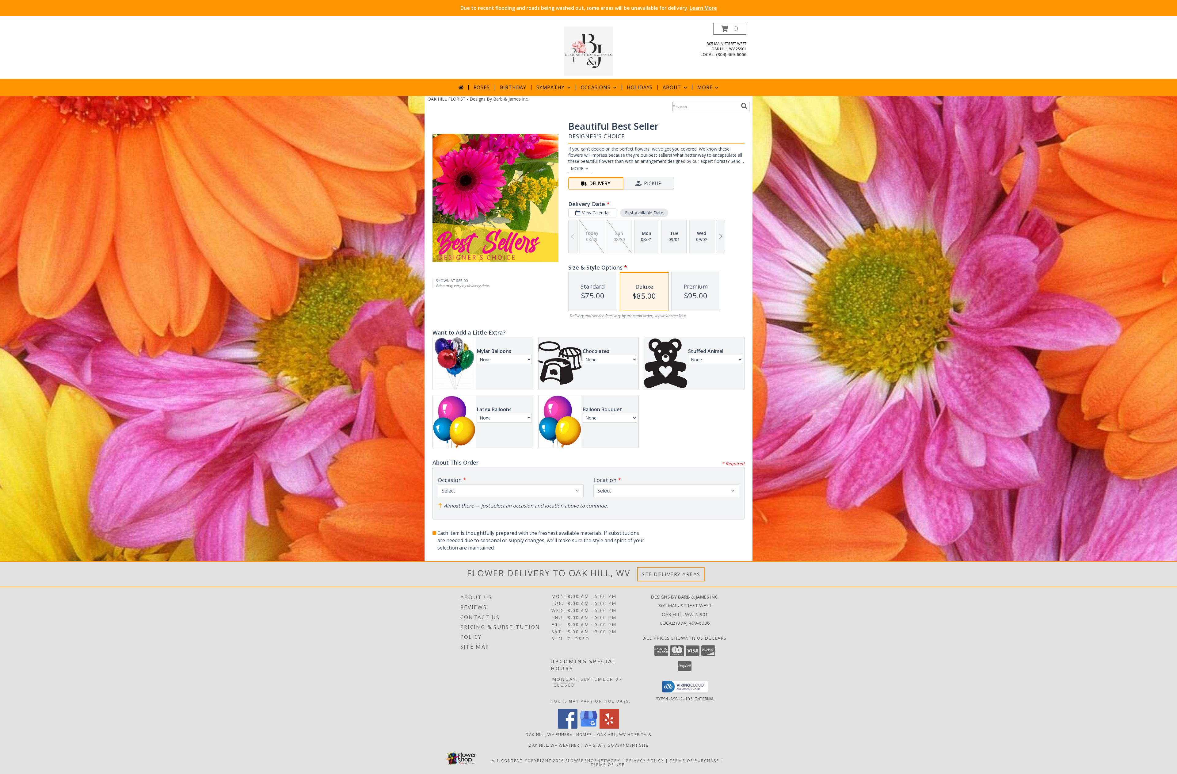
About (672, 87)
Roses (482, 87)
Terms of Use (608, 764)
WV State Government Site (616, 745)
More (704, 87)
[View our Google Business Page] (588, 727)
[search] (744, 106)
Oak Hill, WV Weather (553, 745)
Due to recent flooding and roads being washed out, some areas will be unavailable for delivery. (588, 8)
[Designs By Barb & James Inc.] (588, 51)
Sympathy (550, 87)
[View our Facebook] (567, 727)
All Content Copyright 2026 (528, 760)
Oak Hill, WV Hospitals (624, 734)
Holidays (640, 87)
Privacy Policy (645, 760)
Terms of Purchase (694, 760)
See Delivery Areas (671, 574)
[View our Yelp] (609, 727)
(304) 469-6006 (731, 54)
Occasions (596, 87)
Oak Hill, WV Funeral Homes (558, 734)
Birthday (513, 87)
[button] (729, 29)
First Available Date (644, 213)
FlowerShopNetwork (593, 760)
